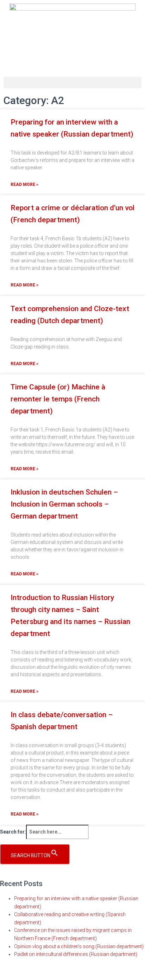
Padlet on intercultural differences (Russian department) (75, 954)
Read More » (24, 184)
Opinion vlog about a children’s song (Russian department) (79, 946)
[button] (72, 82)
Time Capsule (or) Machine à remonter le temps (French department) (58, 399)
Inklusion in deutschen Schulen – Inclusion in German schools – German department (64, 504)
